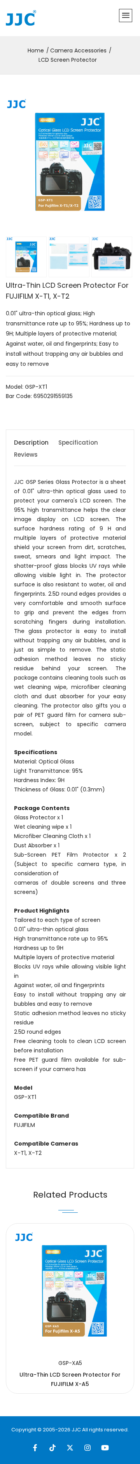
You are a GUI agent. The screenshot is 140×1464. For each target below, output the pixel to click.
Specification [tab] (78, 442)
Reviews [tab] (26, 454)
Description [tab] (31, 442)
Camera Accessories (78, 50)
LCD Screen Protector (67, 60)
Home (36, 50)
